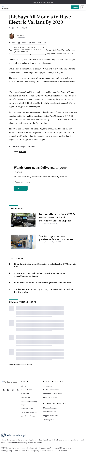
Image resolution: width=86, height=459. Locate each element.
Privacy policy (6, 450)
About (23, 386)
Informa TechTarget (40, 440)
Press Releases (27, 408)
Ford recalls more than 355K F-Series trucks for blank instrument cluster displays (57, 217)
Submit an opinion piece (52, 394)
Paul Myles (20, 35)
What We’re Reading (29, 412)
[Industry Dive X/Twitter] (13, 390)
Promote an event (50, 397)
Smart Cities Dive (50, 412)
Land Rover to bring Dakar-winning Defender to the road (42, 282)
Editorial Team (26, 390)
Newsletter (25, 397)
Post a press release (24, 364)
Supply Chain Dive (50, 416)
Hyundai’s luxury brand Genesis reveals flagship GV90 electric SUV (45, 265)
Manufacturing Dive (51, 408)
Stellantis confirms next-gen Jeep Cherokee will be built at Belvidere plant (43, 290)
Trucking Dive (48, 419)
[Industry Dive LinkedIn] (3, 390)
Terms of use (19, 450)
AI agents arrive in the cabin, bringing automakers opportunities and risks (39, 274)
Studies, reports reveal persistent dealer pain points (56, 237)
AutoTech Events (28, 416)
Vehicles (22, 152)
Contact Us (25, 394)
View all (12, 364)
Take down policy (32, 450)
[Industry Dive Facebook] (8, 390)
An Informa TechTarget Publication (43, 2)
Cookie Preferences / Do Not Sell (54, 450)
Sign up (75, 7)
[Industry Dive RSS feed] (17, 390)
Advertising (47, 386)
